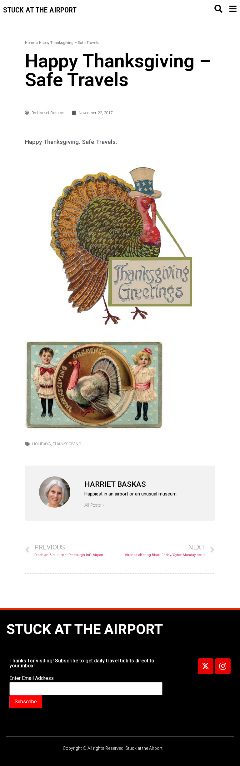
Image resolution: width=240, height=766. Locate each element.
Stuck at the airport (40, 10)
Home (30, 43)
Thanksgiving (67, 444)
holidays (41, 444)
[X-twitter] (205, 666)
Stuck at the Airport (84, 629)
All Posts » (94, 505)
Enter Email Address (31, 678)
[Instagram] (223, 666)
